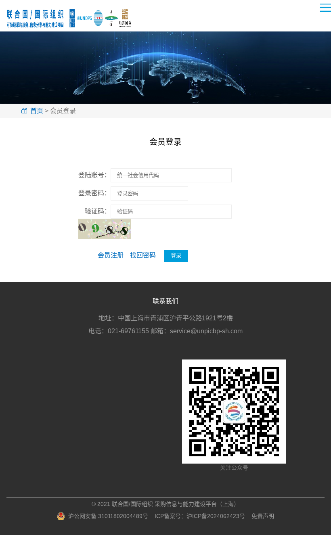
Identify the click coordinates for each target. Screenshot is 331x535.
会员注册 (111, 255)
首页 (36, 110)
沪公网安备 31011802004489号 (106, 516)
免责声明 (262, 516)
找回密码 (143, 255)
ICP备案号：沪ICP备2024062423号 (200, 516)
